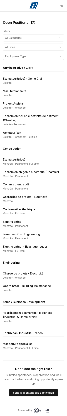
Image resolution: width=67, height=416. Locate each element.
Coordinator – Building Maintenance (27, 286)
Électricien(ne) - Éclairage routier (25, 246)
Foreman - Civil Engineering (21, 234)
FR (61, 5)
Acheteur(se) (12, 132)
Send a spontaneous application (33, 392)
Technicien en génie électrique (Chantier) (31, 172)
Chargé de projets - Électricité (23, 273)
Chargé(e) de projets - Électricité (25, 197)
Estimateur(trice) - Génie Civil (23, 78)
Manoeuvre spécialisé (18, 344)
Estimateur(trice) (14, 159)
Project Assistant (14, 103)
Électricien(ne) (13, 221)
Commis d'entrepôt (16, 184)
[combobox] (33, 37)
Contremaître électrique (19, 209)
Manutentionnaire (14, 91)
